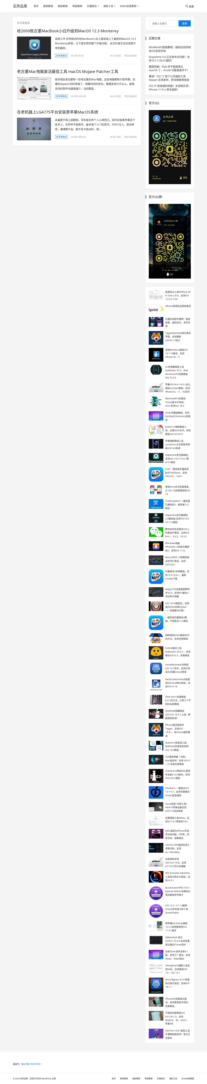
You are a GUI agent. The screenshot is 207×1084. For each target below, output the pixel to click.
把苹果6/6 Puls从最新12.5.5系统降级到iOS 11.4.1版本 (176, 927)
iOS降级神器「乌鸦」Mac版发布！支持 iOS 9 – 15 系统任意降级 (177, 760)
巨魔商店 (92, 6)
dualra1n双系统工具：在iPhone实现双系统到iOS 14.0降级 (177, 746)
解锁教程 (48, 6)
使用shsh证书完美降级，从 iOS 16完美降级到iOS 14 (178, 490)
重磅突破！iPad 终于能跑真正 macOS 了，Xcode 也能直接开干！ (169, 68)
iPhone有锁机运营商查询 (178, 305)
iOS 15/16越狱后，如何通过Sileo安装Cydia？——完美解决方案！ (177, 607)
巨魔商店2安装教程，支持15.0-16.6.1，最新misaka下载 (177, 575)
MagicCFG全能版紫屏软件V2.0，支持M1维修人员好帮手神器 (177, 593)
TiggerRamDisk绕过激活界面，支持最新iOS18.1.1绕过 (178, 336)
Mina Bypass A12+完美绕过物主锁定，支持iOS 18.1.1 (177, 983)
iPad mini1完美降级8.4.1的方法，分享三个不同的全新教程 (178, 700)
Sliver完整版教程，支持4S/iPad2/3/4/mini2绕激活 (177, 416)
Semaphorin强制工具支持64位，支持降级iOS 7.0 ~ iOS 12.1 (177, 969)
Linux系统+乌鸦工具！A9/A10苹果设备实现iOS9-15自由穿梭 (176, 807)
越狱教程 (63, 6)
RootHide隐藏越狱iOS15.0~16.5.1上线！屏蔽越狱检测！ (177, 714)
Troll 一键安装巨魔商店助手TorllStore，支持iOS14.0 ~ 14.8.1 (177, 472)
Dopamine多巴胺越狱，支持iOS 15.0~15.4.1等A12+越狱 (177, 458)
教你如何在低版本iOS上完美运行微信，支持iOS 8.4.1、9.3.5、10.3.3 (177, 533)
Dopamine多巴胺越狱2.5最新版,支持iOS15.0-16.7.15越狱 (177, 518)
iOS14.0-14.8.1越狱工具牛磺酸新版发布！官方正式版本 (177, 1034)
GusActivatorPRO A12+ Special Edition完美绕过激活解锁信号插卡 (177, 891)
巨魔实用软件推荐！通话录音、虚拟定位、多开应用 (177, 322)
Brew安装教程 (128, 6)
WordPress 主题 (49, 1078)
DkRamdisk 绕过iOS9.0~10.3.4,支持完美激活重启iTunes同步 (177, 941)
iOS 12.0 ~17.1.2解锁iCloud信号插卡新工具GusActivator (176, 909)
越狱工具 (108, 6)
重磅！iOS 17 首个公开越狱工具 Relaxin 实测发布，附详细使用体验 (169, 78)
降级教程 (77, 6)
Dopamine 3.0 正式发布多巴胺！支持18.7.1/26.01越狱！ (169, 58)
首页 (36, 6)
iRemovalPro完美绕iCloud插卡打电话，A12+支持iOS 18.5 (175, 402)
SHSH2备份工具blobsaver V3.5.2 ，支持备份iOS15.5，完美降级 (178, 652)
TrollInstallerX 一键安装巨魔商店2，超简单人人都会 (177, 504)
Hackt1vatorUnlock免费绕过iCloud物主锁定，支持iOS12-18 (177, 683)
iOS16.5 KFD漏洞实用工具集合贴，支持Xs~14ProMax (177, 848)
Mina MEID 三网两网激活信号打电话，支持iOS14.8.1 (177, 561)
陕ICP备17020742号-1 (31, 1063)
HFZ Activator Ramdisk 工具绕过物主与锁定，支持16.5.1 (177, 876)
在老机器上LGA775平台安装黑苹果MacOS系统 (57, 112)
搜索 (184, 23)
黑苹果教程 (61, 55)
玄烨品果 (20, 6)
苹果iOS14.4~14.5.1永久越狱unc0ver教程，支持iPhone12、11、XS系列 (177, 388)
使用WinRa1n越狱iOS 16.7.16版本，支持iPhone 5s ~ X (176, 353)
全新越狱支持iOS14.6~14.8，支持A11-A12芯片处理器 (175, 862)
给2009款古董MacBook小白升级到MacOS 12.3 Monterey (68, 30)
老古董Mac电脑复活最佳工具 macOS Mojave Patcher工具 (67, 71)
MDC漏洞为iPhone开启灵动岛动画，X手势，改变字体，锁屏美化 (177, 834)
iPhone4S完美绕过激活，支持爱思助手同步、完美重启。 (177, 1002)
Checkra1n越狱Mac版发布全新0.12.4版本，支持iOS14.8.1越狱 (177, 774)
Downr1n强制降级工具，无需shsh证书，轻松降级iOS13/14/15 (178, 430)
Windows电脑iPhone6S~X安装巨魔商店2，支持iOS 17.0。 (177, 547)
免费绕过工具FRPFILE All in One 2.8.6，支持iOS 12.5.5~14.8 (178, 295)
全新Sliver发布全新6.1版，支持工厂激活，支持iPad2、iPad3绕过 (177, 955)
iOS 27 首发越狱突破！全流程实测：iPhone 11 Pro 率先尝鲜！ (170, 87)
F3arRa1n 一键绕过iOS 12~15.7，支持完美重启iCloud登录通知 (177, 792)
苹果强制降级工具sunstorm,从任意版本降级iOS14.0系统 (177, 444)
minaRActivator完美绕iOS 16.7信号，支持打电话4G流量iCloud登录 (177, 668)
